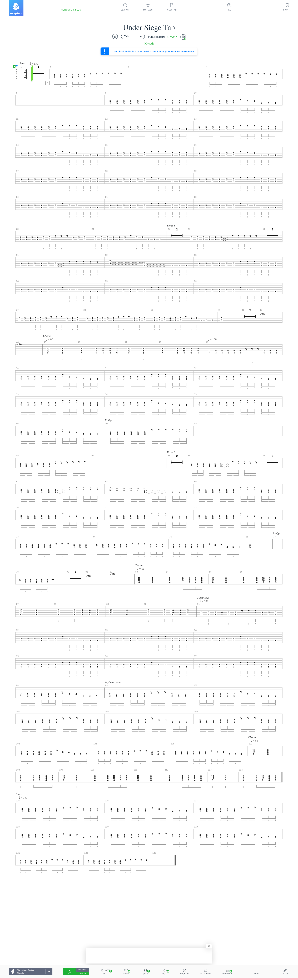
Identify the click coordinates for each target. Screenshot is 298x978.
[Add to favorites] (115, 36)
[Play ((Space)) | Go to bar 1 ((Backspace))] (69, 971)
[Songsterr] (16, 8)
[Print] (183, 37)
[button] (16, 65)
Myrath (149, 43)
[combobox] (133, 36)
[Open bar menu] (47, 83)
